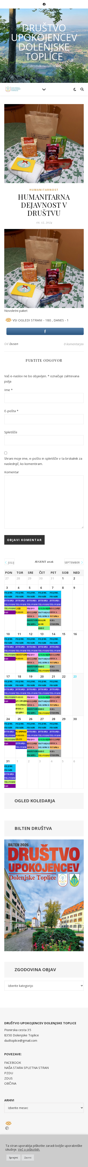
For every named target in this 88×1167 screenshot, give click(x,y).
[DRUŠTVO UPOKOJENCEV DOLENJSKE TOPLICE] (12, 89)
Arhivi (9, 1100)
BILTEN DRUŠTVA (33, 828)
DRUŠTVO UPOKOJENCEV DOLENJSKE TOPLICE (44, 42)
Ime (8, 390)
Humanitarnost (44, 190)
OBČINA (10, 1083)
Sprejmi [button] (13, 1157)
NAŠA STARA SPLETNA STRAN (26, 1067)
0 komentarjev (74, 344)
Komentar (11, 472)
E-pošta (11, 411)
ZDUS (8, 1078)
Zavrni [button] (27, 1157)
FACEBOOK (12, 1062)
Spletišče (10, 432)
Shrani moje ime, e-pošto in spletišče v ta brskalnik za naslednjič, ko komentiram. (43, 461)
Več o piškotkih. (29, 1149)
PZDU (8, 1073)
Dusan (13, 344)
